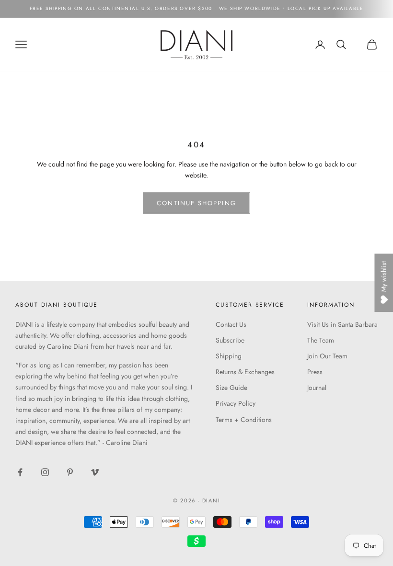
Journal (316, 387)
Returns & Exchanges (245, 372)
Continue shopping (196, 203)
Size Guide (231, 387)
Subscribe (230, 340)
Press (315, 372)
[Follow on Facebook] (20, 472)
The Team (320, 340)
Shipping (229, 356)
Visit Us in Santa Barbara (342, 324)
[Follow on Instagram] (45, 472)
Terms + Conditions (244, 419)
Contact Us (231, 324)
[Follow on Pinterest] (70, 472)
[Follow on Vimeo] (95, 472)
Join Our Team (327, 356)
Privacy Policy (235, 403)
